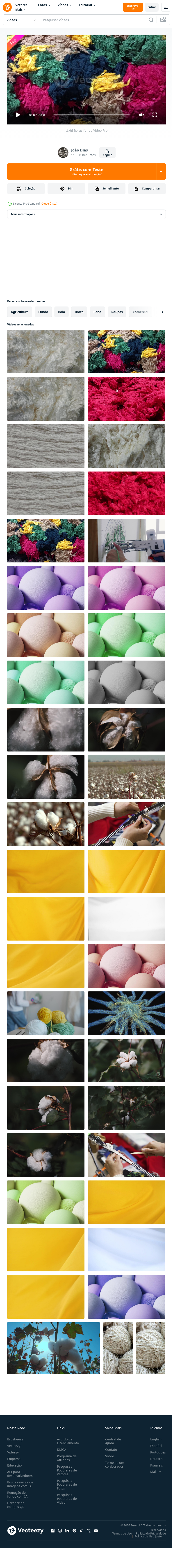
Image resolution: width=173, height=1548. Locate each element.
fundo (43, 310)
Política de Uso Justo (145, 1534)
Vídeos (63, 5)
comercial (140, 310)
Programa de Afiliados (66, 1456)
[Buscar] (151, 20)
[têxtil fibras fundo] (45, 350)
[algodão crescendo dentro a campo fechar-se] (45, 1059)
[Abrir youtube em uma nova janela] (96, 1528)
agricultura (19, 310)
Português (154, 1450)
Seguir (107, 155)
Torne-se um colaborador (112, 1462)
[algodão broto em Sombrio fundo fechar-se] (45, 728)
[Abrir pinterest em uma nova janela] (74, 1528)
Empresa (13, 1457)
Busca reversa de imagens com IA (20, 1482)
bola (61, 310)
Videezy (13, 1450)
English (152, 1437)
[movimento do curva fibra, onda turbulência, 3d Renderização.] (126, 1011)
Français (153, 1463)
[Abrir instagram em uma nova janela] (60, 1528)
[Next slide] (155, 310)
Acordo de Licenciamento (67, 1439)
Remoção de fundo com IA (17, 1492)
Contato (109, 1447)
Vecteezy (13, 1444)
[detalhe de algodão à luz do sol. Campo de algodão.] (126, 775)
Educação (14, 1463)
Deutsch (153, 1457)
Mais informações (23, 212)
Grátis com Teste (86, 171)
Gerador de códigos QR (15, 1503)
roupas (117, 310)
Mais (19, 9)
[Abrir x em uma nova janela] (89, 1528)
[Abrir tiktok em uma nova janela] (81, 1528)
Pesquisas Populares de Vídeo (66, 1497)
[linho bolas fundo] (118, 1346)
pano (97, 310)
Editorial (85, 5)
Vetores (21, 5)
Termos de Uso (119, 1531)
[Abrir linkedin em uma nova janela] (67, 1528)
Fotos (42, 5)
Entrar (152, 7)
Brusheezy (15, 1437)
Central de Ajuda (111, 1439)
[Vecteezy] (7, 7)
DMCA (60, 1447)
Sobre (107, 1454)
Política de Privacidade (147, 1531)
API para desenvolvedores (20, 1472)
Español (153, 1444)
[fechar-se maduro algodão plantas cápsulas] (53, 1346)
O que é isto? (49, 203)
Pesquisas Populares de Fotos (66, 1482)
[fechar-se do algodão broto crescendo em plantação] (45, 1106)
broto (79, 310)
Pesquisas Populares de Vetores (66, 1468)
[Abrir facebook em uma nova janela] (53, 1528)
